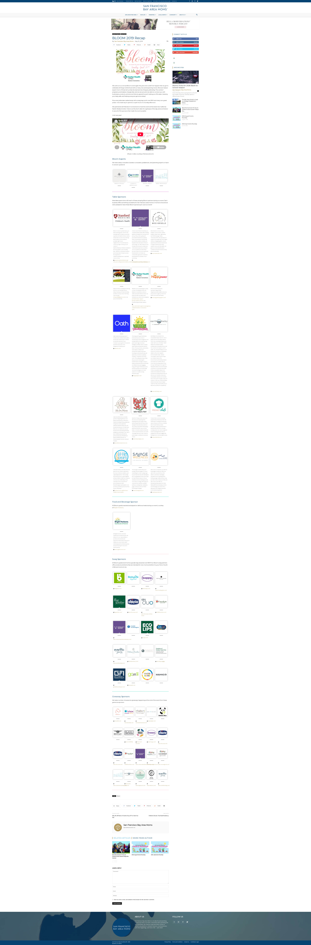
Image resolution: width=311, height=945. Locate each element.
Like (197, 38)
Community (173, 14)
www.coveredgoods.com (152, 764)
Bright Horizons (118, 507)
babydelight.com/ (152, 721)
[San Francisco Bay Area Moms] (155, 7)
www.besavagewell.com (138, 490)
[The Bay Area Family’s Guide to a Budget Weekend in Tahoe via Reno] (177, 139)
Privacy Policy (168, 942)
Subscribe (195, 52)
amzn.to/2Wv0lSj (129, 741)
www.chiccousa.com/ (133, 612)
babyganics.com (117, 588)
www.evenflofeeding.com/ (119, 663)
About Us (182, 14)
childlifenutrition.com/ (161, 612)
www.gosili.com (131, 685)
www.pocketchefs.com (157, 437)
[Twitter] (197, 1)
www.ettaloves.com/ (151, 785)
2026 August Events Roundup (138, 854)
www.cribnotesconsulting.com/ (120, 785)
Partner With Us (129, 1)
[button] (197, 15)
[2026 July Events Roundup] (160, 847)
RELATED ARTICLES (122, 838)
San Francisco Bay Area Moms (123, 41)
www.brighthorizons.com (119, 549)
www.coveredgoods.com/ (163, 764)
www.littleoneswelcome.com (120, 443)
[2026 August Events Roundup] (140, 847)
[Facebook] (189, 1)
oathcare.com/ (117, 348)
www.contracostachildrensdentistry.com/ (141, 261)
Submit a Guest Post (147, 1)
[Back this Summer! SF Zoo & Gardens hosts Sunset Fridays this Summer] (121, 847)
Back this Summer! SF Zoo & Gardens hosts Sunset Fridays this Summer (120, 856)
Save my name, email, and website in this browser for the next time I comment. (134, 899)
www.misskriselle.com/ (157, 253)
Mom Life (142, 14)
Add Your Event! (138, 1)
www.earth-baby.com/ (157, 391)
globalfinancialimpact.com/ (119, 686)
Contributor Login (195, 942)
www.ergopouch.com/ (140, 785)
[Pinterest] (195, 1)
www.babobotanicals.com (141, 722)
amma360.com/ (117, 721)
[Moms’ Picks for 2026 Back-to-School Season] (186, 114)
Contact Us (174, 1)
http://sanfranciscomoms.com (129, 827)
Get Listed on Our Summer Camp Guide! (161, 1)
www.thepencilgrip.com (138, 438)
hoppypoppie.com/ (137, 375)
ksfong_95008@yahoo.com (119, 297)
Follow (196, 42)
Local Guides (176, 120)
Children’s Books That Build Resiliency (159, 815)
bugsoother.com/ (118, 612)
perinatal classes (135, 298)
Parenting (152, 14)
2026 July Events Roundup (157, 854)
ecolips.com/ (145, 637)
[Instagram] (192, 1)
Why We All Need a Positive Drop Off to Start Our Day (125, 816)
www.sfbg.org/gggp (160, 661)
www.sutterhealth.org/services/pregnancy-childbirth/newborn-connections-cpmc (141, 307)
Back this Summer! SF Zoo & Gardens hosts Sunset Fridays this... (190, 147)
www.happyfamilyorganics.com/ (159, 297)
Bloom (118, 796)
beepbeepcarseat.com (157, 492)
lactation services (139, 300)
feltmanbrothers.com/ (133, 661)
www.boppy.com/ (146, 588)
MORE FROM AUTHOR (142, 838)
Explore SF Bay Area (131, 14)
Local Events (162, 14)
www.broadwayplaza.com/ (161, 590)
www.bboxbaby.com (128, 722)
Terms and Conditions (177, 942)
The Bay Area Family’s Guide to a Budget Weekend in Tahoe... (190, 138)
